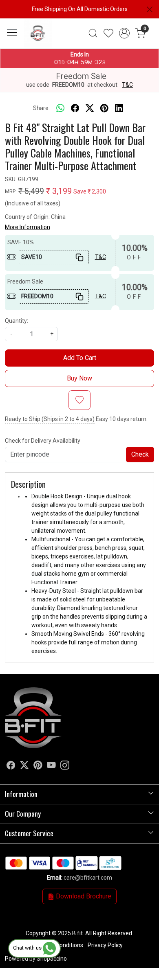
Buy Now (79, 378)
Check (140, 454)
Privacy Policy (105, 945)
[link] (93, 33)
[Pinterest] (38, 766)
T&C (127, 84)
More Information (27, 227)
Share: (41, 108)
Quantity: (16, 320)
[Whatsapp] (60, 108)
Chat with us (28, 948)
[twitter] (89, 108)
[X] (24, 766)
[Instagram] (65, 766)
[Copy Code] (79, 257)
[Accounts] (124, 33)
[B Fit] (48, 33)
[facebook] (75, 108)
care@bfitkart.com (88, 877)
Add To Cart (79, 358)
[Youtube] (51, 766)
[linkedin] (119, 108)
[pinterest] (104, 108)
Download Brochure (82, 896)
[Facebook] (11, 766)
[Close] (149, 9)
